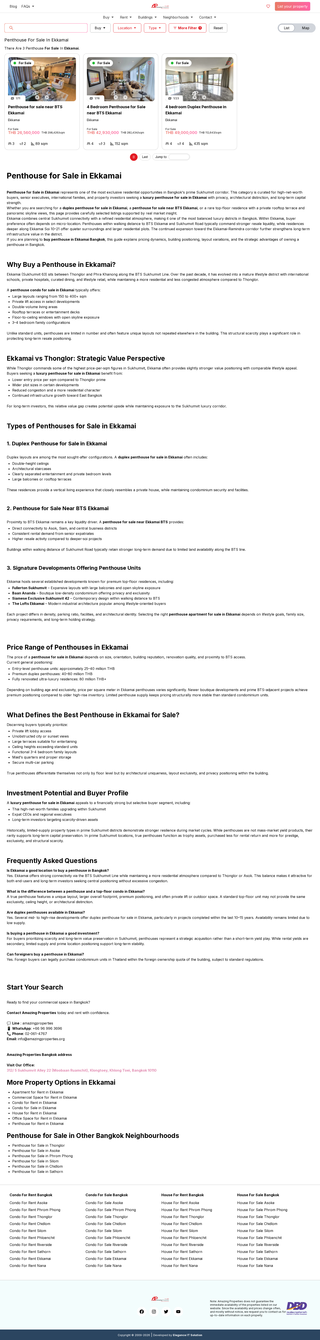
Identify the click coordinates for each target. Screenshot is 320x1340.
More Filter (189, 28)
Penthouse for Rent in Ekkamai (38, 1123)
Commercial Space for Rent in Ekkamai (44, 1097)
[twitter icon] (166, 1311)
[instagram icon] (154, 1311)
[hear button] (71, 63)
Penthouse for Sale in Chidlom (37, 1166)
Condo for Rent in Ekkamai (34, 1102)
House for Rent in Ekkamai (34, 1113)
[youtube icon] (178, 1311)
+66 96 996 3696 (47, 1028)
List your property (293, 6)
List (286, 28)
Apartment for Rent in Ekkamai (37, 1092)
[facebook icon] (142, 1311)
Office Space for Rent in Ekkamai (39, 1118)
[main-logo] (160, 6)
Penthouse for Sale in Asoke (36, 1150)
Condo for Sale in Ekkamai (34, 1108)
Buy (98, 28)
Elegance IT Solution (187, 1335)
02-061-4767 (36, 1033)
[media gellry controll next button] (47, 97)
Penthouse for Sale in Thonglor (38, 1145)
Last (145, 157)
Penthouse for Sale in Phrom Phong (42, 1156)
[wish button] (268, 6)
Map (305, 28)
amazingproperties (37, 1023)
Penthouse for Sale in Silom (35, 1161)
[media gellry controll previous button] (37, 97)
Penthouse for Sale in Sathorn (37, 1171)
